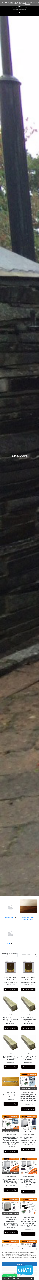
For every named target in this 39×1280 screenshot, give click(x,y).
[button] (36, 1249)
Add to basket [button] (11, 989)
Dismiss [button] (27, 4)
